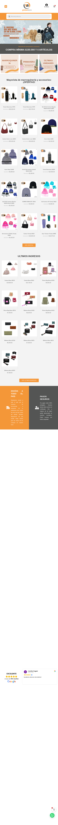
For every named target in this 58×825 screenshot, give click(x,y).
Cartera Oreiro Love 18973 (9, 139)
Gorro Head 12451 (48, 139)
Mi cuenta (46, 6)
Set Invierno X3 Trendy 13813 (48, 201)
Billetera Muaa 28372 (29, 340)
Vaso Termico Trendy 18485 (49, 233)
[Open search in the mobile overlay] (29, 16)
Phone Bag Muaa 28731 (10, 310)
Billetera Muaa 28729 (29, 310)
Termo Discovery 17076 (9, 107)
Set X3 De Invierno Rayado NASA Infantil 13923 (49, 107)
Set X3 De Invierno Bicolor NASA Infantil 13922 (9, 202)
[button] (6, 6)
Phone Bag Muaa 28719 (48, 310)
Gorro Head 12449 (9, 169)
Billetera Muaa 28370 (9, 370)
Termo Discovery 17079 (29, 107)
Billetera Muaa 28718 (9, 340)
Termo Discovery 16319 (49, 169)
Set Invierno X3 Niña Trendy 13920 (9, 234)
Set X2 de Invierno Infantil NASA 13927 (29, 170)
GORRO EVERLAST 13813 (29, 201)
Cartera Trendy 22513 (29, 233)
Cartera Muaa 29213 (10, 280)
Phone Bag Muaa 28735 (48, 280)
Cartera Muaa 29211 (29, 280)
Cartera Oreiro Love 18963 (29, 139)
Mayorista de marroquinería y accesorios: (29, 81)
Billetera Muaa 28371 (48, 340)
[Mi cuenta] (46, 5)
